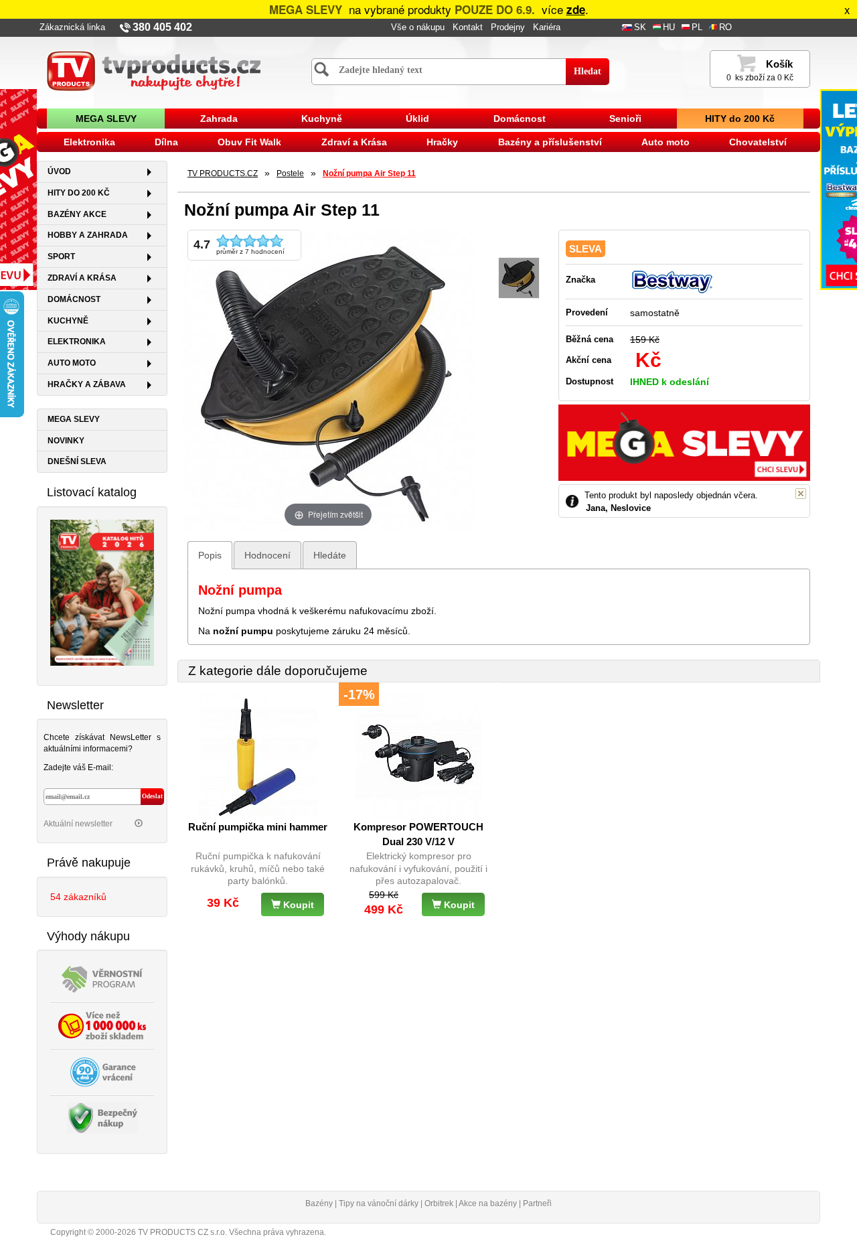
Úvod (59, 171)
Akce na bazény (488, 1203)
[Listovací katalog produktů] (102, 591)
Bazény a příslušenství (550, 142)
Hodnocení (267, 555)
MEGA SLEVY (106, 118)
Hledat (587, 71)
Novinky (66, 440)
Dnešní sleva (77, 461)
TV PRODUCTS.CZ (222, 173)
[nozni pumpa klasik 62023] (519, 278)
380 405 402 (162, 27)
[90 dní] (102, 1071)
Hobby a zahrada (88, 235)
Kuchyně (321, 118)
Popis (210, 555)
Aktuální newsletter (79, 823)
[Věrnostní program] (102, 978)
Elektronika (89, 142)
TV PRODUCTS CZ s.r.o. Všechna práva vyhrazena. (232, 1232)
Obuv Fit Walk (249, 142)
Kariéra (546, 27)
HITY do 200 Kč (740, 118)
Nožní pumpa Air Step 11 (369, 173)
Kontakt (468, 27)
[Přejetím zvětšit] (328, 379)
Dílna (166, 142)
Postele (290, 173)
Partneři (537, 1203)
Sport (61, 256)
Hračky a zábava (87, 384)
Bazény (319, 1203)
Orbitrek (438, 1203)
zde (575, 9)
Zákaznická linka (72, 27)
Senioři (625, 118)
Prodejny (508, 27)
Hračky (442, 142)
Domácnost (519, 118)
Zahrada (219, 118)
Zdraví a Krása (354, 142)
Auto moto (665, 142)
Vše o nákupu (418, 27)
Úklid (417, 118)
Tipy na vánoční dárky (378, 1203)
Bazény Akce (77, 214)
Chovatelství (758, 142)
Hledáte (329, 555)
